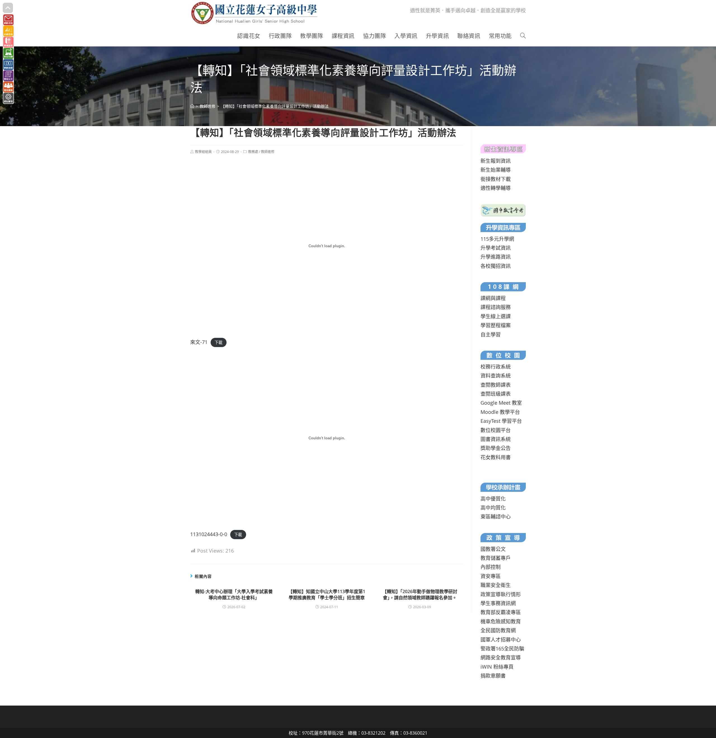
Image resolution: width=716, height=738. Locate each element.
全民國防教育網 (498, 630)
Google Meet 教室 (501, 402)
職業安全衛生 (496, 585)
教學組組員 (203, 151)
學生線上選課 (496, 316)
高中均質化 (493, 507)
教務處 (253, 151)
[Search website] (523, 36)
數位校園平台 (496, 430)
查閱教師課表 (496, 384)
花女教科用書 (496, 457)
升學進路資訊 (496, 256)
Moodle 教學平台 (500, 412)
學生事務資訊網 (498, 603)
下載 (218, 342)
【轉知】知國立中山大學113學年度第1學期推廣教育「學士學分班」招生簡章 (326, 594)
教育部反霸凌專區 (501, 612)
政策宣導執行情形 (501, 594)
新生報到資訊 (496, 160)
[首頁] (192, 106)
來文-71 (199, 342)
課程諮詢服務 (496, 307)
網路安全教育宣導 (501, 657)
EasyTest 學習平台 (501, 421)
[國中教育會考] (503, 209)
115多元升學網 (497, 238)
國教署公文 (493, 549)
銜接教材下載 (496, 179)
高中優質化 (493, 498)
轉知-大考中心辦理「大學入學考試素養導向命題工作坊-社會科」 (234, 594)
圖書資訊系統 (496, 439)
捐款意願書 (493, 675)
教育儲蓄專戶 (496, 558)
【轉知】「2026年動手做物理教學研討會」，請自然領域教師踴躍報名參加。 (419, 594)
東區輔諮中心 (496, 516)
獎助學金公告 (496, 448)
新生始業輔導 (496, 169)
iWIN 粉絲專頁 (497, 666)
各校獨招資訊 (496, 266)
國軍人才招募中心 (501, 639)
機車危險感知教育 (501, 621)
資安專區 (491, 576)
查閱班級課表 (496, 393)
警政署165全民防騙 (502, 648)
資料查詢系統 (496, 375)
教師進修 (267, 151)
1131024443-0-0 (208, 534)
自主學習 (491, 334)
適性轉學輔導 (496, 188)
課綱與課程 (493, 298)
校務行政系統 (496, 366)
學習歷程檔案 (496, 325)
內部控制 (491, 566)
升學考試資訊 (496, 247)
